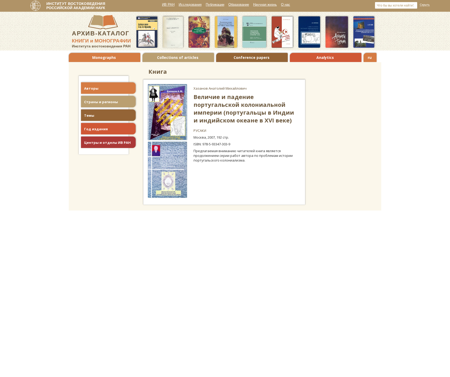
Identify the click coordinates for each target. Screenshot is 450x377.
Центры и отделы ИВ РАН (107, 142)
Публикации (215, 5)
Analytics (325, 57)
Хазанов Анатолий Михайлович (220, 88)
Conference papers (252, 57)
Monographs (104, 57)
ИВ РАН (168, 5)
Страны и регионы (101, 102)
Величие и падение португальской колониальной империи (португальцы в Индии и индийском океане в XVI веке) (243, 108)
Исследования (190, 5)
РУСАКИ (199, 130)
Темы (89, 115)
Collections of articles (177, 57)
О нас (285, 5)
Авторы (91, 88)
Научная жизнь (265, 5)
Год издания (96, 129)
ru (370, 57)
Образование (238, 5)
